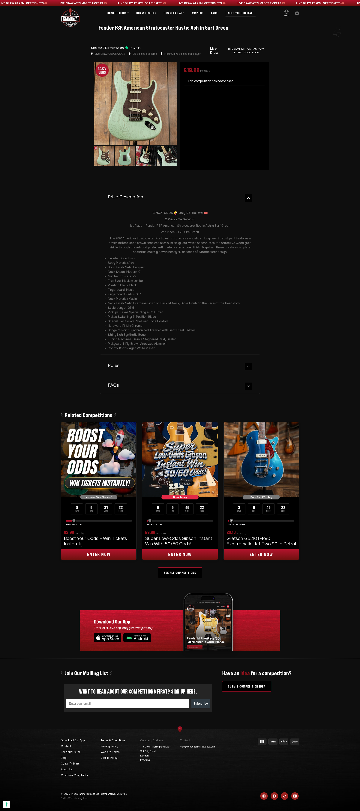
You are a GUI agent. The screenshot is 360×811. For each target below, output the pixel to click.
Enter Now (99, 554)
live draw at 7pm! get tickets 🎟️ (83, 3)
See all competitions (180, 573)
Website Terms (110, 752)
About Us (67, 769)
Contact (66, 746)
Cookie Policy (109, 757)
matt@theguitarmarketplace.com (197, 746)
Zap (85, 798)
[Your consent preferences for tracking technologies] (6, 804)
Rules (113, 365)
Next (172, 158)
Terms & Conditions (113, 740)
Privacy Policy (109, 746)
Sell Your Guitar (70, 752)
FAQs (113, 385)
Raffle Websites (70, 798)
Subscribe (200, 703)
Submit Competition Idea (247, 686)
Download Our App (73, 740)
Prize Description (125, 197)
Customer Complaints (74, 775)
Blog (64, 757)
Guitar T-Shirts (70, 763)
